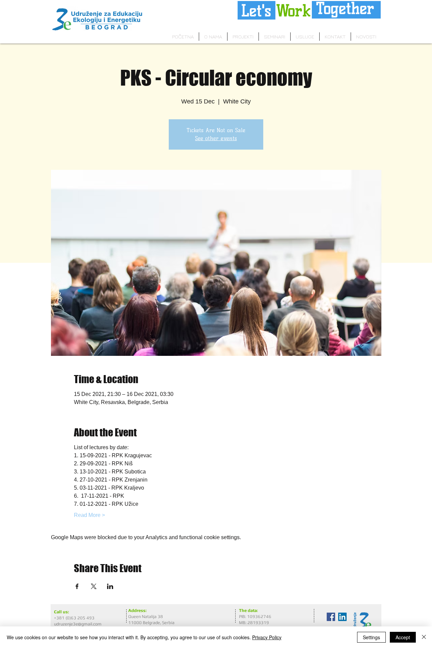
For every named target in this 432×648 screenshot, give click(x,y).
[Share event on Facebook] (77, 586)
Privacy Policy (266, 637)
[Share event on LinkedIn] (110, 586)
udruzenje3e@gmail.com (78, 623)
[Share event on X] (93, 586)
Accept (403, 637)
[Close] (424, 637)
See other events (216, 138)
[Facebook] (331, 617)
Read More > (89, 515)
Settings (371, 637)
